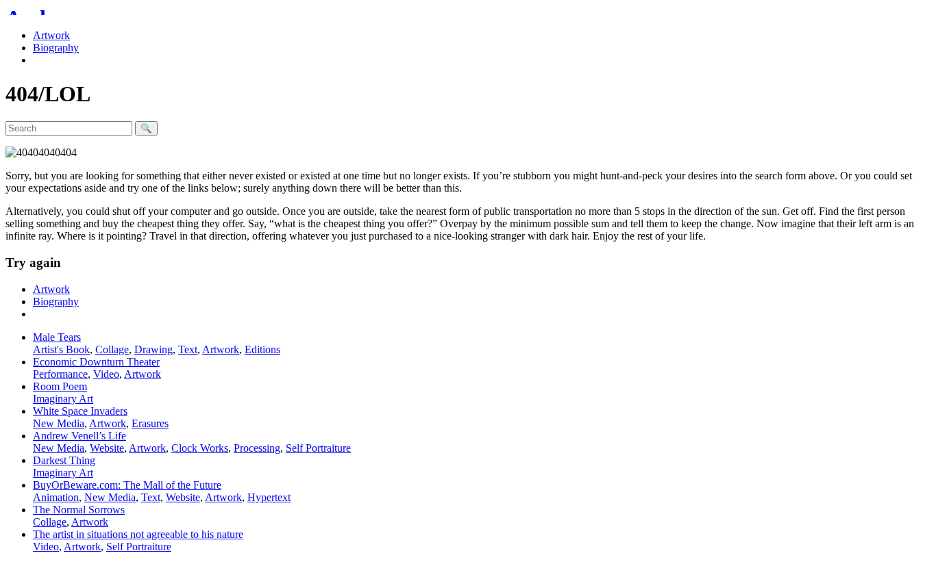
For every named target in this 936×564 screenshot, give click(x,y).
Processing (257, 448)
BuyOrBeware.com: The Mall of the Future (127, 485)
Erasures (150, 423)
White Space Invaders (80, 411)
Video (106, 374)
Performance (60, 374)
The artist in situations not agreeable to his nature (138, 534)
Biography (56, 47)
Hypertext (269, 497)
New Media (58, 423)
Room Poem (60, 386)
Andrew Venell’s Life (79, 435)
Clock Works (199, 448)
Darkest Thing (64, 460)
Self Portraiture (318, 448)
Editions (262, 349)
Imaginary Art (63, 399)
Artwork (51, 35)
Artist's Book (61, 349)
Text (187, 349)
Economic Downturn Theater (96, 362)
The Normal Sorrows (79, 509)
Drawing (153, 349)
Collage (112, 349)
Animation (56, 497)
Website (107, 448)
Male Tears (57, 337)
